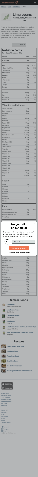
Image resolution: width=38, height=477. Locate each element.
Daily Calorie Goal (6, 242)
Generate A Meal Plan (19, 248)
